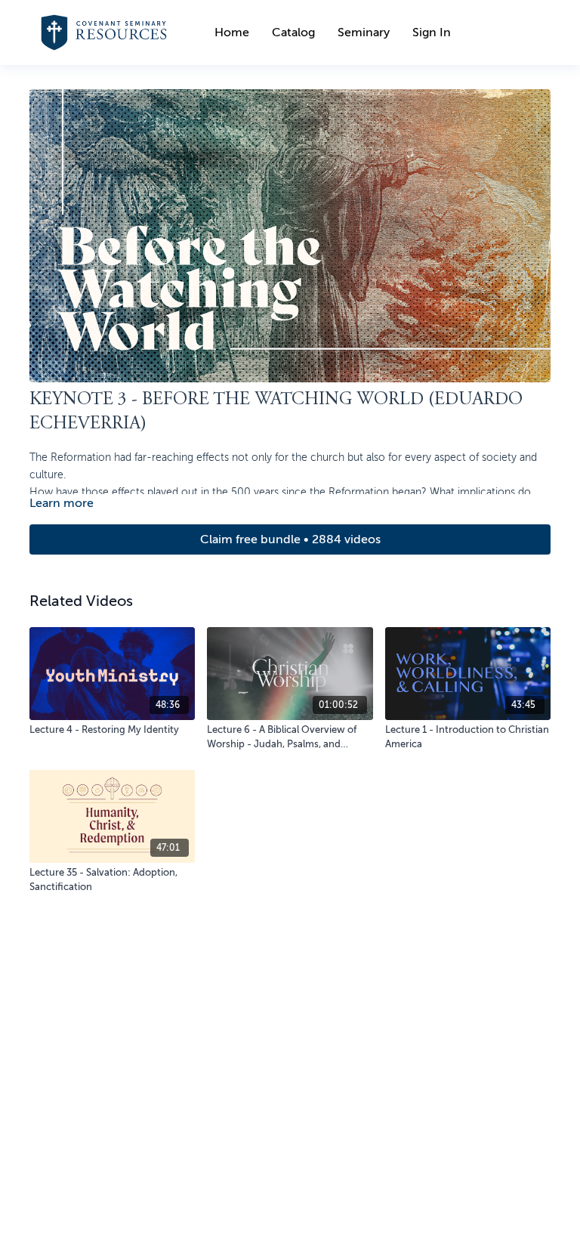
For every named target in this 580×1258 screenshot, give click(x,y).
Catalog (293, 32)
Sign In (431, 32)
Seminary (364, 32)
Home (231, 32)
